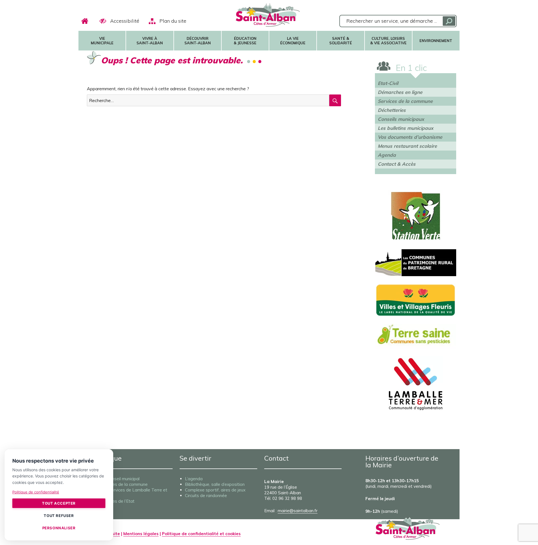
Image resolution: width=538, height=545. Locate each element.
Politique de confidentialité (35, 492)
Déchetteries (392, 110)
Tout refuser (59, 515)
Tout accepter (59, 503)
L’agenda (194, 478)
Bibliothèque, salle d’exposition (215, 484)
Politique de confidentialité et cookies (201, 533)
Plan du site (172, 21)
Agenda (387, 155)
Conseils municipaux (401, 119)
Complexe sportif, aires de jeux (215, 490)
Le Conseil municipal (120, 478)
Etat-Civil (388, 83)
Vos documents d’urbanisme (410, 137)
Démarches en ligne (400, 92)
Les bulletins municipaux (405, 128)
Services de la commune (405, 101)
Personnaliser (59, 528)
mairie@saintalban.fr (297, 510)
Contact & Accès (397, 164)
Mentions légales (141, 533)
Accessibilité (124, 21)
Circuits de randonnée (206, 495)
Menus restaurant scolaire (407, 146)
